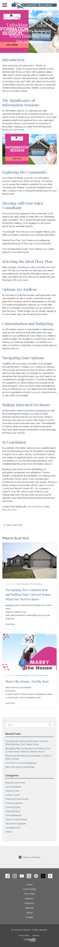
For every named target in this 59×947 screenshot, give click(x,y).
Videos (8, 832)
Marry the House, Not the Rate (27, 681)
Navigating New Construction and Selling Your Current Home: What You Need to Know (28, 594)
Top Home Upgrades (15, 823)
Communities (29, 889)
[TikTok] (43, 876)
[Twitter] (50, 876)
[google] (29, 876)
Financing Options (14, 803)
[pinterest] (36, 876)
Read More (10, 624)
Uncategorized (12, 827)
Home (29, 884)
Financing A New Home (39, 675)
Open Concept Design (16, 819)
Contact (29, 917)
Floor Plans (29, 894)
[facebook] (7, 876)
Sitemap (35, 935)
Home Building (36, 584)
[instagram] (14, 876)
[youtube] (22, 876)
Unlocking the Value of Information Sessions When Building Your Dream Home (29, 33)
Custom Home (12, 795)
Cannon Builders (47, 18)
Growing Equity (12, 807)
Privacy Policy (24, 935)
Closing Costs (12, 791)
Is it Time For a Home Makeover (20, 763)
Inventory (29, 898)
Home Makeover (13, 815)
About (30, 912)
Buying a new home (28, 18)
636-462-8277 (9, 510)
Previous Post (14, 525)
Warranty (29, 908)
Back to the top (32, 857)
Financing (29, 903)
